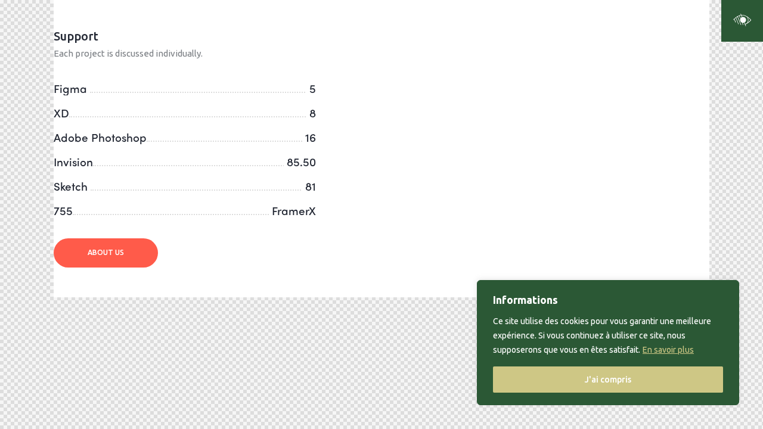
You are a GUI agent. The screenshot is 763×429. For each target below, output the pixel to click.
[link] (742, 21)
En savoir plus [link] (668, 350)
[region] (608, 342)
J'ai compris (608, 379)
